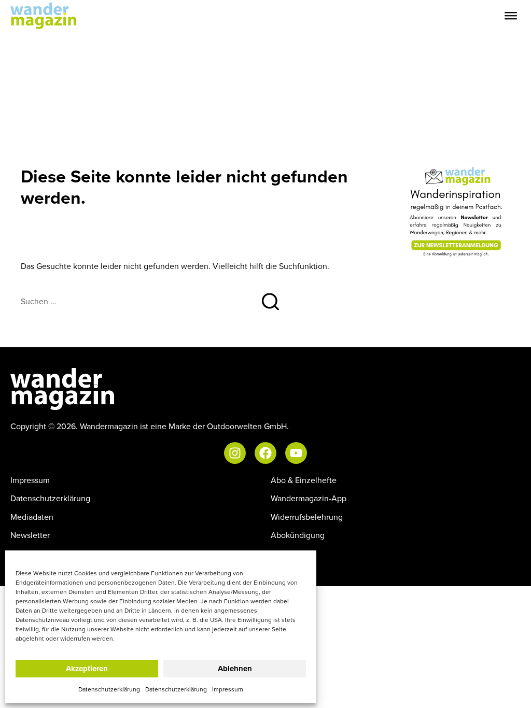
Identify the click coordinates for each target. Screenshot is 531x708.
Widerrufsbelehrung (307, 516)
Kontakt (284, 553)
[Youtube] (296, 453)
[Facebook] (265, 453)
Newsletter (30, 535)
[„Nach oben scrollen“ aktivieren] (512, 689)
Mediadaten (31, 516)
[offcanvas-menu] (511, 15)
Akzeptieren (87, 668)
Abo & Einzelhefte (304, 480)
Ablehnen (235, 668)
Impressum (227, 689)
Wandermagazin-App (308, 498)
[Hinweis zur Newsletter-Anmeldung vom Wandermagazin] (456, 211)
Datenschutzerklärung (109, 689)
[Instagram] (235, 453)
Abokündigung (298, 535)
